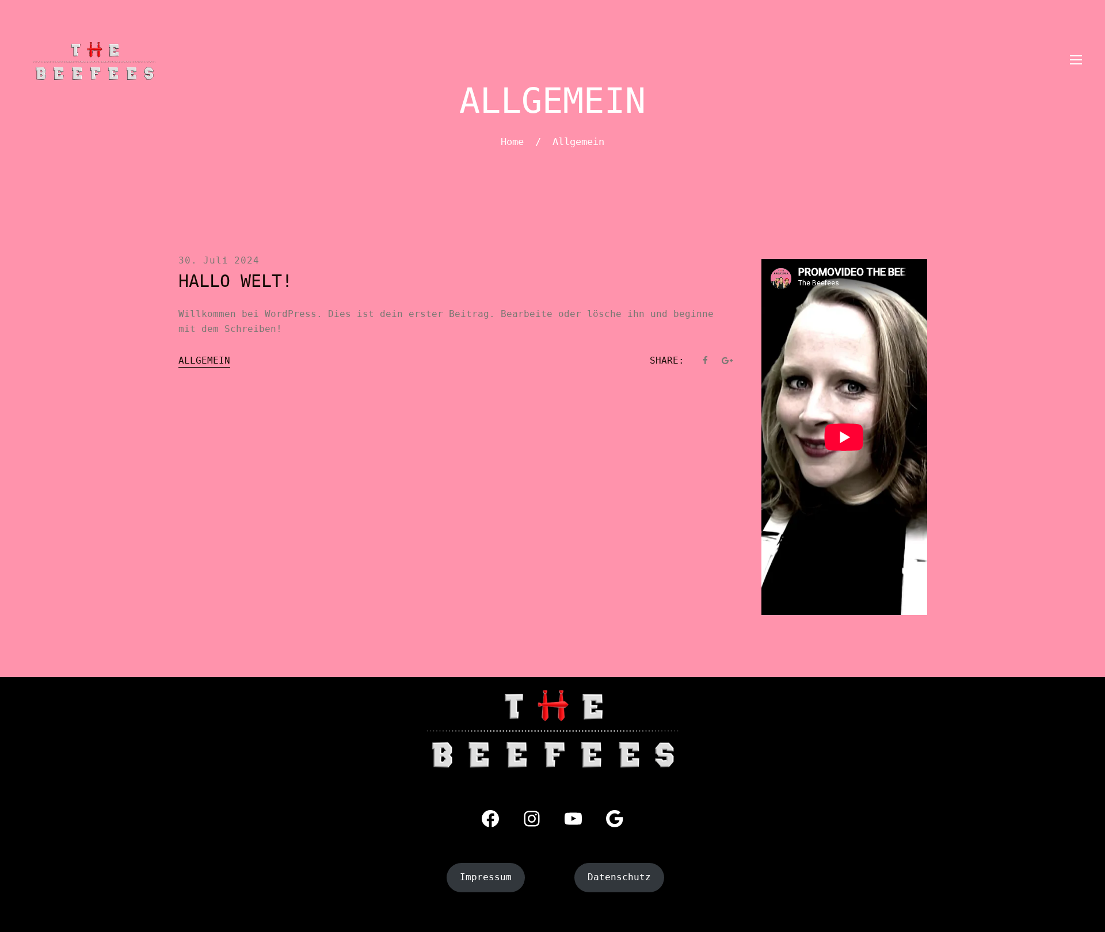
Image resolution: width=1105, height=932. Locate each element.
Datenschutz (619, 877)
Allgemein (204, 360)
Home (512, 141)
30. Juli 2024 (218, 260)
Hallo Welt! (235, 281)
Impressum (486, 877)
